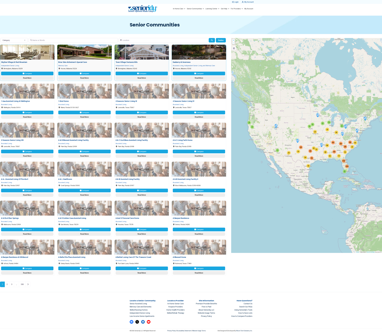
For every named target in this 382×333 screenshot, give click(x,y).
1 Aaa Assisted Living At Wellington (15, 101)
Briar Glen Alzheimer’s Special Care (72, 62)
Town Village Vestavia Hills (126, 62)
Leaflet (357, 252)
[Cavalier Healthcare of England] (321, 144)
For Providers (236, 9)
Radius (221, 40)
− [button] (233, 43)
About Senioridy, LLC (206, 310)
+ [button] (233, 40)
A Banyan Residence (181, 218)
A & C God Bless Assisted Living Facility (132, 140)
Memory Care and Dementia (140, 307)
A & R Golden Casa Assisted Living (72, 218)
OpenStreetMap (371, 252)
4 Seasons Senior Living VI (183, 101)
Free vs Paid (206, 307)
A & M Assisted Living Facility (128, 179)
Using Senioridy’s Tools (243, 310)
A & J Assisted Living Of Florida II (14, 179)
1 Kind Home (63, 101)
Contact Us (248, 304)
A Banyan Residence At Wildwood (14, 257)
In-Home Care (178, 9)
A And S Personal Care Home (127, 218)
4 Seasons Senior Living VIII (12, 140)
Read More (27, 78)
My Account (249, 2)
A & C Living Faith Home (182, 140)
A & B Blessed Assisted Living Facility (73, 140)
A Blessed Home (179, 257)
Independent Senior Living (140, 313)
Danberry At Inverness (182, 62)
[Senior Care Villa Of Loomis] (345, 126)
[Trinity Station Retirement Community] (342, 133)
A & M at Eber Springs (10, 218)
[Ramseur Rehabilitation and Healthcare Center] (317, 115)
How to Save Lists (245, 313)
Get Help (224, 9)
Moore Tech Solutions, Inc (244, 331)
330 (22, 284)
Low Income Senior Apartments (142, 316)
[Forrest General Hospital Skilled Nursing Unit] (365, 118)
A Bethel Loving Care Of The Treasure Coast (133, 257)
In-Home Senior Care (175, 304)
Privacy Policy (206, 316)
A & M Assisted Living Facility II (185, 179)
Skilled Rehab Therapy (175, 313)
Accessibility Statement (184, 331)
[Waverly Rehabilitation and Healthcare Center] (357, 130)
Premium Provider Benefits (206, 304)
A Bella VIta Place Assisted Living (71, 257)
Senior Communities (194, 9)
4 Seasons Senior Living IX (126, 101)
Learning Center (211, 9)
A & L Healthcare (65, 179)
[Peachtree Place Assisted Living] (275, 125)
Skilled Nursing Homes (139, 310)
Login (236, 2)
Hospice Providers (175, 307)
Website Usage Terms (206, 313)
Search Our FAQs (245, 307)
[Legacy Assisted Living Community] (297, 140)
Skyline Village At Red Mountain (14, 62)
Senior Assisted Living (138, 304)
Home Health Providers (175, 310)
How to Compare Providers (241, 316)
